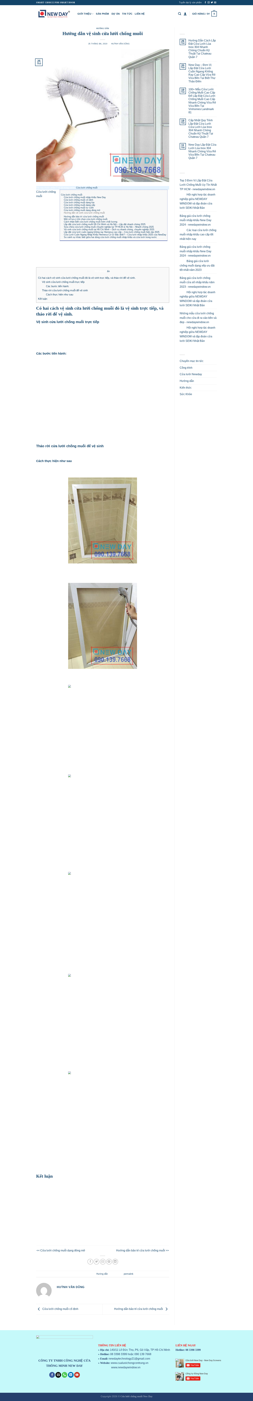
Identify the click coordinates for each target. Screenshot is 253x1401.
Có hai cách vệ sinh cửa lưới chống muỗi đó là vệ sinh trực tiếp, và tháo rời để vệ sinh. (86, 277)
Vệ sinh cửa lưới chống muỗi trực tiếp (63, 281)
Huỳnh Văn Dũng (120, 44)
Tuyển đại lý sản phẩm (190, 2)
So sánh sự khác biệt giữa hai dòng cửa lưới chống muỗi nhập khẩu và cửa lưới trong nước (110, 237)
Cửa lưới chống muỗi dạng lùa (79, 202)
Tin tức (127, 13)
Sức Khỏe (186, 394)
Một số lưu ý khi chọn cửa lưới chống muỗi (85, 219)
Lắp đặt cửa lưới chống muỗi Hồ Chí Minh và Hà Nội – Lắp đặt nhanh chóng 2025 (104, 224)
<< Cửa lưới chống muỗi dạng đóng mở (60, 1250)
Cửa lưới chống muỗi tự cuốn (79, 207)
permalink (128, 1274)
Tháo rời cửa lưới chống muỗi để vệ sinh (65, 290)
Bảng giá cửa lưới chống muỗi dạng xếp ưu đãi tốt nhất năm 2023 (197, 265)
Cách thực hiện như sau (59, 294)
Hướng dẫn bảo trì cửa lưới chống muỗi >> (142, 1250)
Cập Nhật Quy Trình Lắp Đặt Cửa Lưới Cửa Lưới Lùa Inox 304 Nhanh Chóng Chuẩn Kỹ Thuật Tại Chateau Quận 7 (200, 128)
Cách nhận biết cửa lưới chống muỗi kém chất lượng (90, 221)
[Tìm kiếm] (179, 13)
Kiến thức (186, 387)
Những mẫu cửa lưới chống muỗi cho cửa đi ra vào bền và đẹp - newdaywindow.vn (198, 318)
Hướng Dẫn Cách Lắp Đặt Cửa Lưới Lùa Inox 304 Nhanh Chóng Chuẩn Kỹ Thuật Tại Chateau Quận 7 (202, 48)
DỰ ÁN (116, 13)
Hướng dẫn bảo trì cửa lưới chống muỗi (84, 216)
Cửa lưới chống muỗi (86, 187)
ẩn (108, 271)
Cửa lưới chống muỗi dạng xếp (79, 205)
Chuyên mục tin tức (191, 361)
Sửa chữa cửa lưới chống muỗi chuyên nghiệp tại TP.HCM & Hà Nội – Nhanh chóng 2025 (109, 227)
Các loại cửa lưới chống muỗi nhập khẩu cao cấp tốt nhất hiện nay (198, 234)
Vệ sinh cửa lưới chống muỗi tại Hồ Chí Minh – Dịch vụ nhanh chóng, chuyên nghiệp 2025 (109, 229)
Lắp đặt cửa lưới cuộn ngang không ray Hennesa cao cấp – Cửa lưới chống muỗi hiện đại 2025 (111, 232)
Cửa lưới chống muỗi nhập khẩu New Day (85, 197)
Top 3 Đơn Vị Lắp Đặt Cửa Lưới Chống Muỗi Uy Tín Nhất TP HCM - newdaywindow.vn (198, 185)
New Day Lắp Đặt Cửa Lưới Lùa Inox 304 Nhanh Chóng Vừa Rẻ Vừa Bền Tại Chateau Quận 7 (202, 151)
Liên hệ (140, 13)
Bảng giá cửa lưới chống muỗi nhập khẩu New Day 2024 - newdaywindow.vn (195, 220)
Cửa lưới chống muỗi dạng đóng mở (82, 210)
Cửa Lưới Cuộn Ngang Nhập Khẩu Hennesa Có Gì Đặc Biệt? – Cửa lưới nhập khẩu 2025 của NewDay (115, 234)
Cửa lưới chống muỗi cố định (78, 200)
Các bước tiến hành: (57, 286)
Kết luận (42, 298)
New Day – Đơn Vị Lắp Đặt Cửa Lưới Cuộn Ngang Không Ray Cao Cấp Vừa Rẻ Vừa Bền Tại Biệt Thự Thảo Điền (201, 73)
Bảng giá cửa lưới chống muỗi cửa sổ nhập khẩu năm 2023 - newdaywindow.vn (197, 282)
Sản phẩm (102, 13)
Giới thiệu (84, 13)
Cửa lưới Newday (191, 374)
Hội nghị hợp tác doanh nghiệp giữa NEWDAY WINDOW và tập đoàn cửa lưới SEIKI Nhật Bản (197, 201)
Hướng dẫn (102, 28)
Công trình (186, 367)
